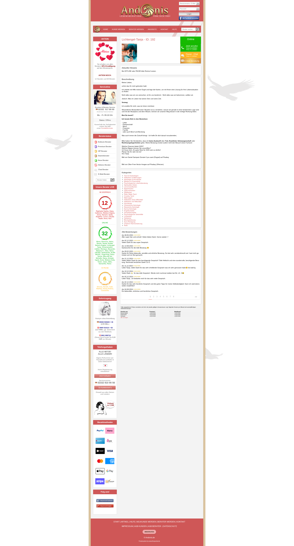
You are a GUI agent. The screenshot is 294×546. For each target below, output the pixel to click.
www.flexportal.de (154, 541)
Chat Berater (103, 169)
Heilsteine (127, 218)
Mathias (99, 289)
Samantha (102, 264)
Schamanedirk (107, 247)
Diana (105, 258)
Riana (109, 264)
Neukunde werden (146, 522)
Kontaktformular (107, 128)
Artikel (125, 522)
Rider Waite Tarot (130, 194)
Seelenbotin (105, 253)
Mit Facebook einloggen (189, 18)
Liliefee (97, 249)
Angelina (99, 217)
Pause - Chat (192, 54)
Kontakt (164, 29)
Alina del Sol (107, 256)
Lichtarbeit (128, 216)
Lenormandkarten (130, 187)
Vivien (100, 262)
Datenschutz (170, 526)
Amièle (110, 243)
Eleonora (104, 241)
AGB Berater (154, 526)
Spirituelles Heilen (130, 185)
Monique (104, 249)
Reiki (126, 225)
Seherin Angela (100, 245)
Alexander (111, 249)
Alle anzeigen (124, 317)
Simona (99, 287)
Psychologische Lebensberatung (136, 183)
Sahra (111, 241)
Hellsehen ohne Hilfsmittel (133, 200)
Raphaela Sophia (102, 211)
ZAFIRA (97, 253)
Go (198, 29)
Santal (104, 243)
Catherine (98, 213)
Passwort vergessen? (184, 11)
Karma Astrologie (130, 209)
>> (196, 297)
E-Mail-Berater (104, 174)
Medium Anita (110, 260)
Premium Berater (105, 146)
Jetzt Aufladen (105, 376)
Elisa (106, 251)
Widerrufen (149, 532)
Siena (111, 251)
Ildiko (110, 262)
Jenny (99, 215)
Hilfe (174, 29)
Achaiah (111, 258)
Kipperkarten (128, 189)
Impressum (127, 526)
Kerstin (105, 287)
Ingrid (97, 260)
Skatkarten (128, 192)
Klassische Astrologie (131, 207)
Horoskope (128, 203)
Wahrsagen (128, 198)
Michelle (99, 258)
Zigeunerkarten (129, 190)
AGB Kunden (140, 526)
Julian (105, 262)
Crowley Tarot (129, 196)
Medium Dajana (108, 213)
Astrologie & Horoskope (132, 179)
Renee (99, 243)
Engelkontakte (129, 211)
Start (116, 522)
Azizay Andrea (108, 289)
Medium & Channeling (132, 181)
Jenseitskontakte (130, 212)
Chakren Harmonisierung (133, 224)
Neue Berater (103, 160)
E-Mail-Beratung (191, 61)
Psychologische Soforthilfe (133, 214)
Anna (105, 218)
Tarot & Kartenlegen (131, 176)
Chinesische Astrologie (132, 205)
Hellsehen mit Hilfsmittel (132, 201)
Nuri (109, 218)
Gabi (111, 287)
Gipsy (111, 211)
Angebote (152, 29)
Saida (111, 215)
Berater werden (136, 29)
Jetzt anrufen (192, 46)
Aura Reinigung (129, 222)
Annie (102, 260)
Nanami (105, 215)
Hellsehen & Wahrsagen (132, 178)
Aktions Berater (104, 165)
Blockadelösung (130, 220)
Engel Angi (105, 254)
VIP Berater (102, 151)
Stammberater (103, 156)
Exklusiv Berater (104, 142)
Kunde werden (118, 29)
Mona (98, 241)
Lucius (105, 217)
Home (105, 29)
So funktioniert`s (105, 388)
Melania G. (100, 251)
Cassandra (105, 290)
